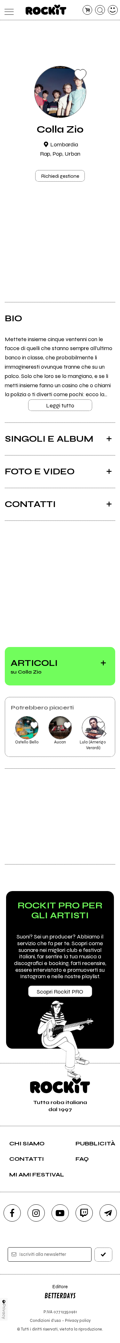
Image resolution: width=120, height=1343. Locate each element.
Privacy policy (78, 1320)
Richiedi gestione (60, 176)
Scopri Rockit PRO (60, 991)
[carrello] (87, 10)
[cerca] (100, 10)
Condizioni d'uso (45, 1320)
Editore (56, 1289)
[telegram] (108, 1213)
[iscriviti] (103, 1254)
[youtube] (60, 1213)
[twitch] (84, 1213)
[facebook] (12, 1213)
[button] (15, 733)
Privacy (4, 1311)
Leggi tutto (60, 405)
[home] (46, 9)
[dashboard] (113, 10)
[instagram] (36, 1213)
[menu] (7, 10)
